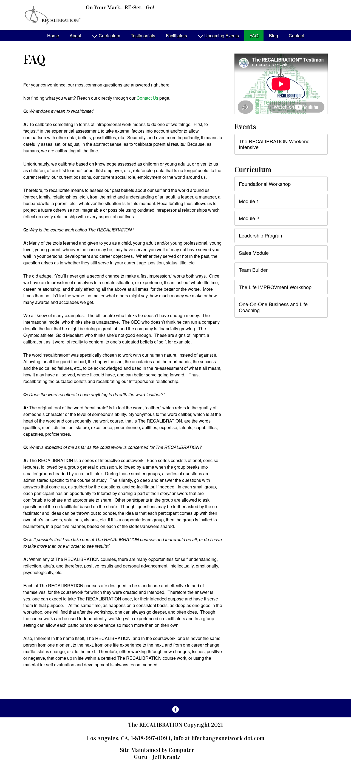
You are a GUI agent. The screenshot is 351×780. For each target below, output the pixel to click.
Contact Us (147, 98)
